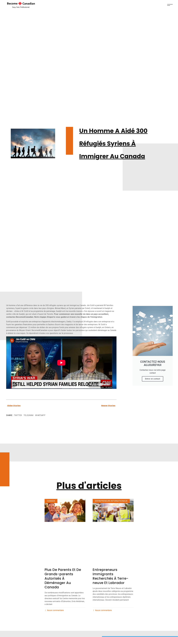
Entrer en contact (152, 379)
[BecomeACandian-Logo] (20, 5)
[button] (18, 415)
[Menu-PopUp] (170, 5)
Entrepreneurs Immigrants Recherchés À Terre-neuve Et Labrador (110, 576)
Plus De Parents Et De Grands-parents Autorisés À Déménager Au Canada (63, 578)
